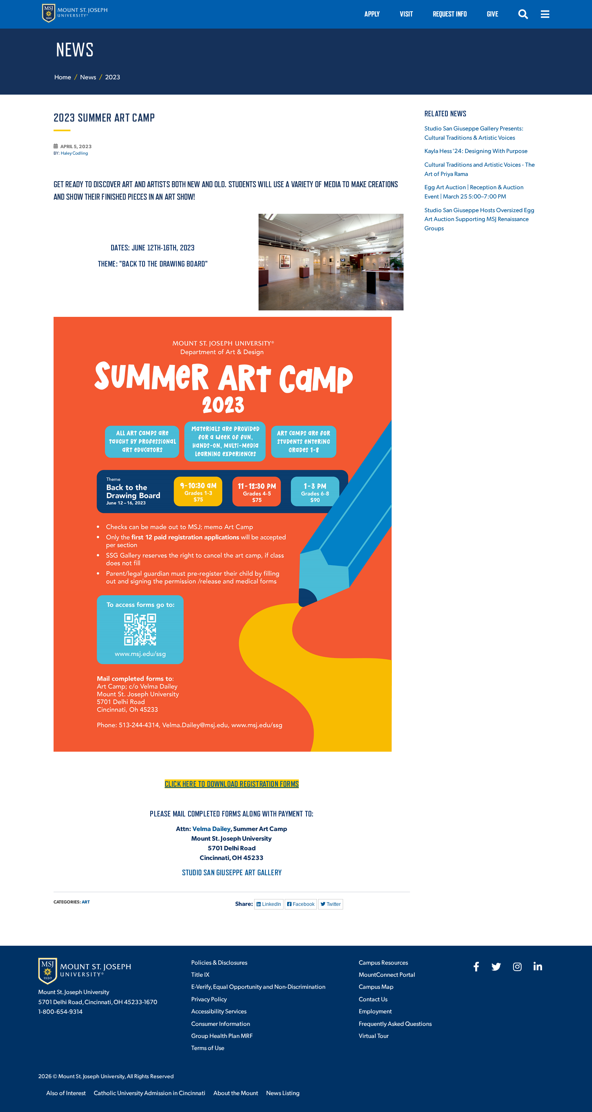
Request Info (450, 14)
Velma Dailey (211, 828)
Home (62, 76)
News (88, 76)
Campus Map (376, 986)
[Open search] (523, 14)
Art (86, 902)
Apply (372, 14)
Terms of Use (207, 1047)
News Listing (283, 1092)
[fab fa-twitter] (496, 966)
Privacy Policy (209, 998)
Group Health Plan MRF (222, 1035)
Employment (375, 1011)
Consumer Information (220, 1023)
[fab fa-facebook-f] (476, 966)
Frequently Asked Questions (395, 1023)
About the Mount (235, 1092)
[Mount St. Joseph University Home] (74, 14)
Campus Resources (383, 962)
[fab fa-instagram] (517, 966)
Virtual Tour (374, 1035)
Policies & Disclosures (219, 962)
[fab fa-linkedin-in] (538, 966)
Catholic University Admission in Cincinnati (149, 1092)
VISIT (406, 14)
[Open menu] (545, 14)
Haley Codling (74, 153)
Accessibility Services (218, 1011)
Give (492, 14)
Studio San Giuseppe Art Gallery (232, 872)
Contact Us (373, 998)
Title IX (200, 974)
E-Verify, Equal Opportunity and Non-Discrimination (258, 986)
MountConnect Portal (387, 974)
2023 (112, 76)
